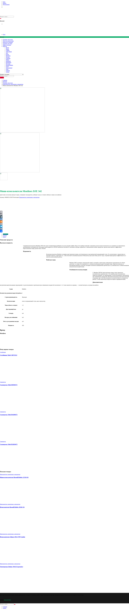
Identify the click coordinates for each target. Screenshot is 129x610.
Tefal (7, 69)
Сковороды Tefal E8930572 (8, 385)
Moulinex (8, 55)
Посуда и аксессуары (8, 41)
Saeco (7, 66)
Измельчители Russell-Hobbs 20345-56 (12, 507)
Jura (7, 53)
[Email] (64, 212)
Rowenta (8, 63)
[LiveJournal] (64, 217)
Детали (5, 235)
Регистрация (6, 4)
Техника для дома (7, 43)
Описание (5, 234)
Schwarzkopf (9, 67)
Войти (4, 3)
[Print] (64, 224)
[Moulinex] (5, 210)
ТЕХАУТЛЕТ (7, 600)
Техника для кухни (8, 39)
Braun (7, 49)
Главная (5, 80)
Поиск (2, 77)
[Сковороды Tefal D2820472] (11, 468)
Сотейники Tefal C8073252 (8, 355)
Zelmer (7, 72)
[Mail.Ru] (64, 219)
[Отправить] (64, 231)
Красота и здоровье (8, 42)
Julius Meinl (9, 51)
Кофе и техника (7, 45)
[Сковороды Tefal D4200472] (11, 439)
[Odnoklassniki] (64, 221)
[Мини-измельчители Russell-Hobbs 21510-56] (22, 501)
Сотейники (3, 352)
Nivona (7, 57)
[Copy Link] (64, 214)
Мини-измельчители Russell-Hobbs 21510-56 (14, 477)
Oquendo (8, 58)
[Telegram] (64, 226)
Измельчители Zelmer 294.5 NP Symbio (12, 537)
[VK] (64, 229)
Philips (7, 59)
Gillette (7, 50)
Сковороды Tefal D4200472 (8, 414)
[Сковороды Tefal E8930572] (22, 409)
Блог (4, 1)
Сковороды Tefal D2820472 (8, 444)
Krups (7, 54)
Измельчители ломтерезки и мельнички (13, 84)
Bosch (7, 47)
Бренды (5, 46)
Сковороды (3, 382)
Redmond (8, 61)
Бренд (4, 237)
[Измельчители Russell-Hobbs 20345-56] (22, 531)
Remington (8, 62)
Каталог (5, 81)
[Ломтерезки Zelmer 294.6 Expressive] (11, 591)
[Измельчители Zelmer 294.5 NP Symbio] (22, 561)
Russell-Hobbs (9, 65)
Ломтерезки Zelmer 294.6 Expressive (11, 566)
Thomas (8, 70)
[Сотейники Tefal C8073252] (22, 379)
